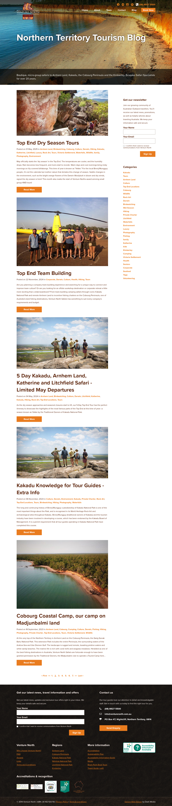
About (97, 10)
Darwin (86, 149)
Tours (109, 10)
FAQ (18, 754)
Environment (35, 156)
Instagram (132, 4)
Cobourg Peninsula (60, 754)
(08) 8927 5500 (147, 4)
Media (90, 761)
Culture (78, 149)
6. (69, 675)
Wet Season (128, 208)
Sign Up (148, 154)
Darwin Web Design (133, 802)
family (96, 152)
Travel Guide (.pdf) (96, 768)
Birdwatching (59, 149)
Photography (22, 156)
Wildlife (89, 152)
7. (73, 675)
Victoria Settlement (66, 152)
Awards (20, 757)
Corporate (50, 279)
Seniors (126, 264)
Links (19, 761)
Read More (29, 189)
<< (49, 675)
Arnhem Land (46, 149)
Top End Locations (48, 400)
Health (74, 279)
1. (52, 675)
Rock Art (46, 152)
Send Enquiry (113, 728)
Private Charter (89, 499)
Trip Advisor (123, 4)
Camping (72, 629)
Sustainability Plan (96, 754)
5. (66, 675)
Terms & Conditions (78, 802)
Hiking (93, 149)
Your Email (128, 137)
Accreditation (93, 750)
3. (59, 675)
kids (125, 246)
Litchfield (30, 152)
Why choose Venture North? (29, 750)
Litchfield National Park (62, 765)
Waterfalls (80, 152)
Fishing (95, 629)
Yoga (125, 275)
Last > (80, 675)
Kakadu (100, 149)
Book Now (148, 10)
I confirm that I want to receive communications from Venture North (137, 147)
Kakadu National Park (61, 757)
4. (62, 675)
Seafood (127, 271)
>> (76, 675)
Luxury (39, 152)
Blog (134, 10)
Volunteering (129, 278)
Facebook (118, 4)
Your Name (128, 127)
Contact (122, 10)
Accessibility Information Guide (101, 757)
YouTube (127, 4)
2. (55, 675)
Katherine (21, 152)
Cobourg (70, 149)
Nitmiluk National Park (62, 761)
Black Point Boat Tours (97, 765)
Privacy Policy (62, 802)
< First (44, 675)
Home (85, 10)
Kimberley (127, 250)
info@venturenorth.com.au (118, 714)
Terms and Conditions (26, 765)
